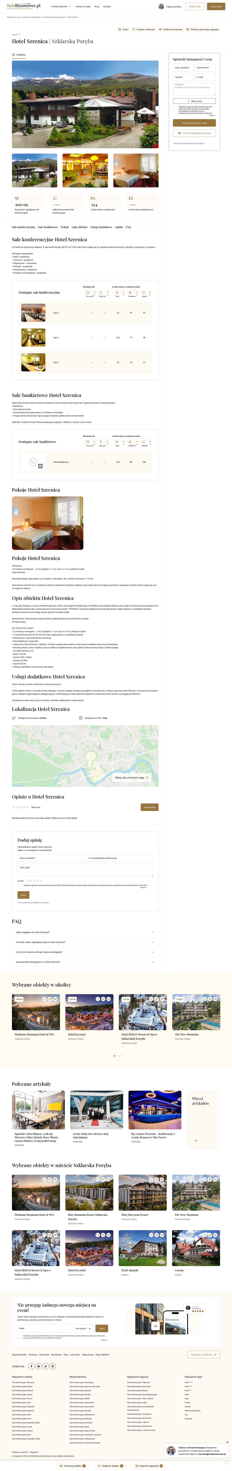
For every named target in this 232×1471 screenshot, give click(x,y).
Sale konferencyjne (23, 227)
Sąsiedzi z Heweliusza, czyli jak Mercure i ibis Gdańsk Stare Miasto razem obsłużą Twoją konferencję (36, 1137)
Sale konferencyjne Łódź (21, 1402)
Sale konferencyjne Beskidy (137, 1390)
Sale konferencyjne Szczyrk (22, 1427)
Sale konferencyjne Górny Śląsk (139, 1386)
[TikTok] (45, 1366)
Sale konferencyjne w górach (138, 1422)
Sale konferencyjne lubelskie (80, 1390)
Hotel (187, 1394)
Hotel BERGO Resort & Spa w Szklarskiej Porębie (139, 1036)
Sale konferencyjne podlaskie (81, 1419)
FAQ (128, 227)
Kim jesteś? (81, 1328)
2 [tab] (116, 1056)
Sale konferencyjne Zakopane (23, 1406)
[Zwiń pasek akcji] (226, 1460)
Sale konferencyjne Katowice (23, 1410)
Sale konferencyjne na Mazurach (139, 1414)
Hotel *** (16, 34)
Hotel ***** (189, 1382)
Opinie (119, 227)
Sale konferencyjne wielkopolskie (82, 1439)
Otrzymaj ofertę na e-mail (194, 123)
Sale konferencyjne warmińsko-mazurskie (85, 1435)
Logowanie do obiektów (201, 1354)
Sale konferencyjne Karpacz (22, 1431)
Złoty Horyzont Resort (134, 1214)
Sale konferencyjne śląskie (79, 1427)
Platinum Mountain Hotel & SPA (34, 1034)
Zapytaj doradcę (19, 1354)
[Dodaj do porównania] (50, 999)
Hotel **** (188, 1386)
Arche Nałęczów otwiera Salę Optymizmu (91, 1135)
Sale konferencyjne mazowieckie (82, 1406)
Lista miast (75, 1354)
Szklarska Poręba (22, 1038)
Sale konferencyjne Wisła (21, 1435)
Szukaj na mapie (83, 6)
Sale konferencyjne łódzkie (80, 1398)
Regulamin (34, 1452)
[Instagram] (53, 1366)
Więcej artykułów (200, 1101)
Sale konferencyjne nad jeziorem (139, 1426)
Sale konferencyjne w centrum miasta (141, 1430)
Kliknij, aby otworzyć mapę (129, 777)
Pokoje (65, 227)
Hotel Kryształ (77, 1034)
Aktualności (56, 1354)
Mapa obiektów (102, 1354)
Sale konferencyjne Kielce (21, 1419)
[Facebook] (31, 1366)
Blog (97, 6)
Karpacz (125, 1274)
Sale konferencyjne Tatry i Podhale (140, 1398)
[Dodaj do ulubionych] (44, 999)
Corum (179, 1270)
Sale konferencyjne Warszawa (23, 1382)
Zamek (187, 1402)
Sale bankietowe (48, 227)
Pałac (187, 1398)
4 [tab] (121, 1056)
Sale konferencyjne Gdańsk (22, 1394)
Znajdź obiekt (195, 6)
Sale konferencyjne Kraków (22, 1386)
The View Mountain (186, 1034)
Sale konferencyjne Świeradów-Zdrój (26, 1439)
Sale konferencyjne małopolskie (82, 1402)
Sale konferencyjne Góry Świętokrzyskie (142, 1394)
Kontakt (107, 6)
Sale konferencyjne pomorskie (81, 1423)
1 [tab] (114, 1056)
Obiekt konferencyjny (192, 1410)
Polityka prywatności (20, 1452)
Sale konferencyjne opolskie (80, 1410)
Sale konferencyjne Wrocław (22, 1390)
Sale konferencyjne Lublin (21, 1415)
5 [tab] (123, 1056)
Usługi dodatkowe (101, 227)
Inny (186, 1415)
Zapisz (102, 1328)
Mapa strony (87, 1354)
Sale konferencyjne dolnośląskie (82, 1382)
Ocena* (20, 880)
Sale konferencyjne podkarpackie (82, 1415)
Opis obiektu (79, 227)
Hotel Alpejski (129, 1270)
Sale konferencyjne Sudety (137, 1402)
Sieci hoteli (44, 1354)
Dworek (188, 1406)
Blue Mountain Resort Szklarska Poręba (88, 1217)
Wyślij (23, 895)
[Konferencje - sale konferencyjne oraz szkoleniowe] (24, 8)
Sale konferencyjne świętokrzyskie (82, 1431)
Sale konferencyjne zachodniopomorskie (85, 1443)
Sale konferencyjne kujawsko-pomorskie (85, 1386)
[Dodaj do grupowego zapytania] (55, 999)
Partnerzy (33, 1354)
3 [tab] (118, 1056)
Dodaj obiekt (216, 6)
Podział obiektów (59, 6)
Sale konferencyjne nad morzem (139, 1418)
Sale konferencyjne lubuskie (80, 1394)
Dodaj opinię (149, 807)
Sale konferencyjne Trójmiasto (138, 1382)
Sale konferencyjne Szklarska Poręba (26, 1423)
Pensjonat (188, 1419)
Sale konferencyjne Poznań (22, 1398)
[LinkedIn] (38, 1366)
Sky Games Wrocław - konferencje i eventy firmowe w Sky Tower (153, 1135)
